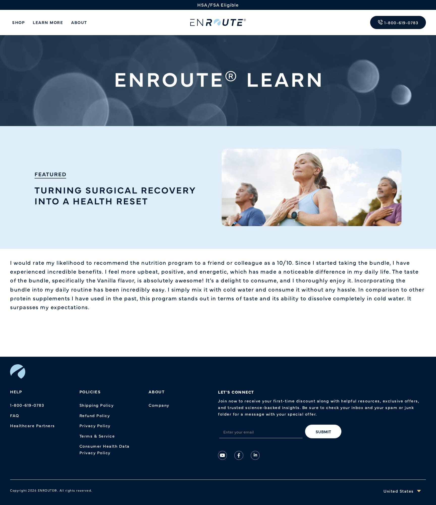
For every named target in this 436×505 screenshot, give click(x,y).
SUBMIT (323, 431)
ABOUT (79, 22)
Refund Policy (94, 415)
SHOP (18, 22)
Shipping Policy (96, 405)
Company (159, 405)
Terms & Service (97, 436)
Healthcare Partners (32, 425)
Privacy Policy (95, 425)
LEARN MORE (48, 22)
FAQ (14, 415)
